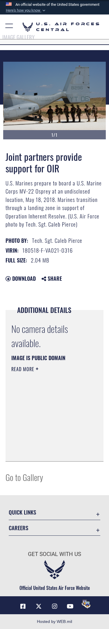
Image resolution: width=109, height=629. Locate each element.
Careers (18, 528)
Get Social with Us (54, 554)
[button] (26, 10)
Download (23, 278)
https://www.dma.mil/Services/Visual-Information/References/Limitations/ (46, 442)
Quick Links (22, 512)
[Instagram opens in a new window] (54, 606)
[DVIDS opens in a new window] (86, 604)
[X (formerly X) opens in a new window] (38, 606)
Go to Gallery (24, 477)
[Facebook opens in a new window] (23, 606)
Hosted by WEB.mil (54, 621)
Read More (23, 369)
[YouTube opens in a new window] (70, 606)
